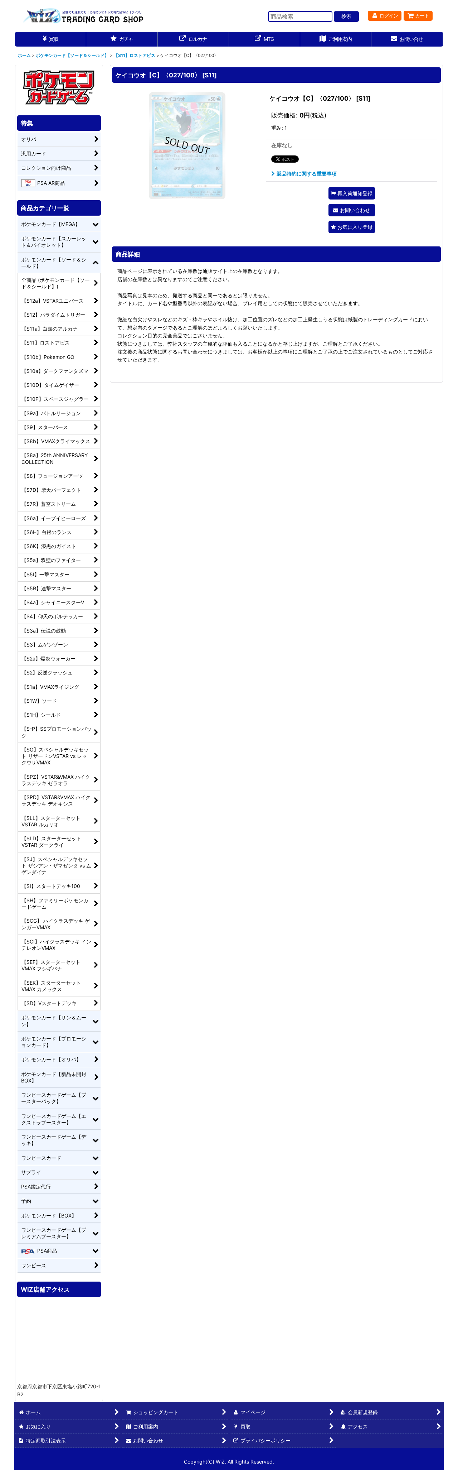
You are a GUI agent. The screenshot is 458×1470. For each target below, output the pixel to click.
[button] (351, 193)
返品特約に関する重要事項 (307, 173)
